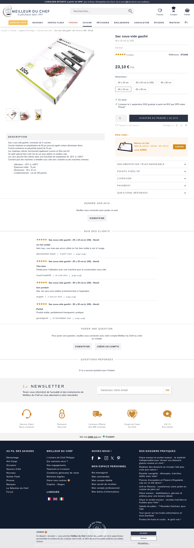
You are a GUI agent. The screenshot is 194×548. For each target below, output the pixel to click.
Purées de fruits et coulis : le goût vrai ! (160, 519)
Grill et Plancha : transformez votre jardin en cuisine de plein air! (162, 487)
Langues (53, 492)
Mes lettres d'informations (105, 491)
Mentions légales (56, 476)
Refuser (143, 538)
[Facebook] (94, 458)
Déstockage (12, 457)
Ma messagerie (100, 472)
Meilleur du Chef (60, 451)
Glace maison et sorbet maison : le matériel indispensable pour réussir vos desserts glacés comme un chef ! (162, 460)
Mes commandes (101, 476)
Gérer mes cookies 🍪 (58, 480)
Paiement (52, 469)
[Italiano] (61, 498)
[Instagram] (106, 458)
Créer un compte (108, 346)
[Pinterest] (119, 458)
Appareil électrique (27, 30)
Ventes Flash (13, 476)
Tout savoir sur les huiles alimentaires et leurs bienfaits (160, 514)
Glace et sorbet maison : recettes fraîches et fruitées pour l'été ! (163, 501)
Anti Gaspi (11, 461)
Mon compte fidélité (102, 480)
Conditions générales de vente (63, 473)
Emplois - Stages (56, 484)
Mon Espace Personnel (109, 466)
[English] (55, 498)
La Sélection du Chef (17, 488)
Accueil (4, 30)
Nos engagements (56, 465)
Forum (9, 492)
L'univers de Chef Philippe (60, 457)
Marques (11, 484)
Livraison (65, 469)
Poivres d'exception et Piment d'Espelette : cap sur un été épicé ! (161, 481)
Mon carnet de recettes (104, 484)
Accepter (143, 533)
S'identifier (97, 218)
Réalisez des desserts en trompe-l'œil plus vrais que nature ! (161, 468)
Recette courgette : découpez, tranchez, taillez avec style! (160, 474)
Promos (10, 480)
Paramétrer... (143, 543)
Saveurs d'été (13, 469)
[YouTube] (100, 458)
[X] (113, 458)
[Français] (49, 498)
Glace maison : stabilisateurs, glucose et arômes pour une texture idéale (160, 494)
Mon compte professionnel (106, 488)
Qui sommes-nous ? (57, 461)
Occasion (11, 465)
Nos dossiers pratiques (157, 451)
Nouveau (11, 473)
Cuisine (13, 30)
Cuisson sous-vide (45, 30)
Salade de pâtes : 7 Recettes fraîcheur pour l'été (162, 507)
